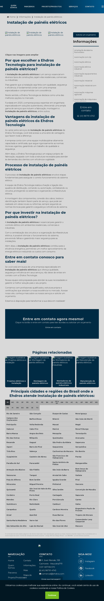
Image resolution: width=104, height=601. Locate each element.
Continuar (52, 595)
